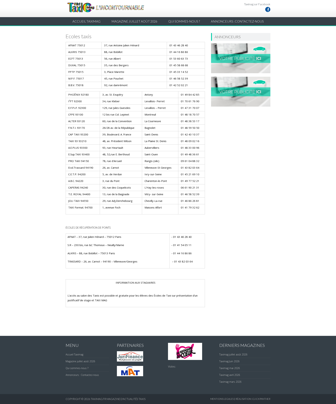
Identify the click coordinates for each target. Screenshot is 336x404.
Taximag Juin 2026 (229, 361)
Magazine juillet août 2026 (134, 21)
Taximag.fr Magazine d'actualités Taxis (118, 399)
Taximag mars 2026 (230, 381)
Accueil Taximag (86, 21)
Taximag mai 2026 (229, 368)
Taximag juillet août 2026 (233, 354)
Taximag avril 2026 (229, 375)
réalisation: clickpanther (253, 398)
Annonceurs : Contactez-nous (237, 21)
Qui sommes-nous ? (184, 21)
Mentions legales (222, 398)
